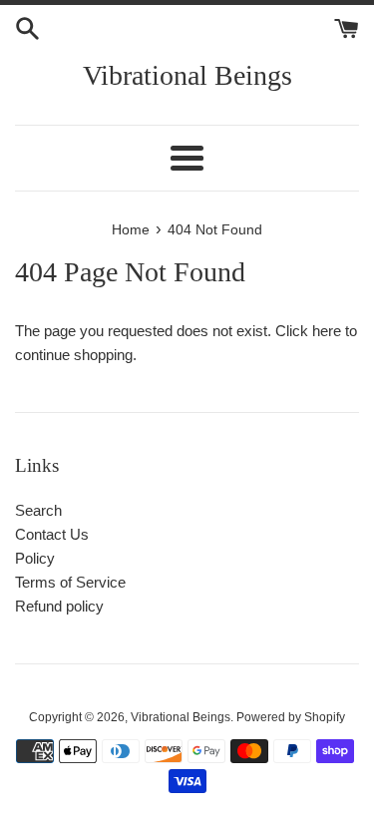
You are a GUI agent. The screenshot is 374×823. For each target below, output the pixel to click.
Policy (35, 558)
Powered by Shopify (290, 717)
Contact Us (52, 534)
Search (38, 510)
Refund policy (59, 606)
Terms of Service (70, 582)
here (326, 330)
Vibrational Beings (187, 75)
